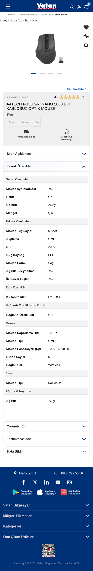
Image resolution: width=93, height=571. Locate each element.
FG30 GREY (61, 14)
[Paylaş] (86, 45)
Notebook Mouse (28, 14)
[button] (33, 73)
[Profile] (79, 6)
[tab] (46, 154)
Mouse (11, 14)
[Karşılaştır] (86, 36)
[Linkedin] (46, 483)
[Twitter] (35, 483)
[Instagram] (69, 483)
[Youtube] (58, 483)
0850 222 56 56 (72, 473)
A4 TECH (46, 14)
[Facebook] (23, 483)
